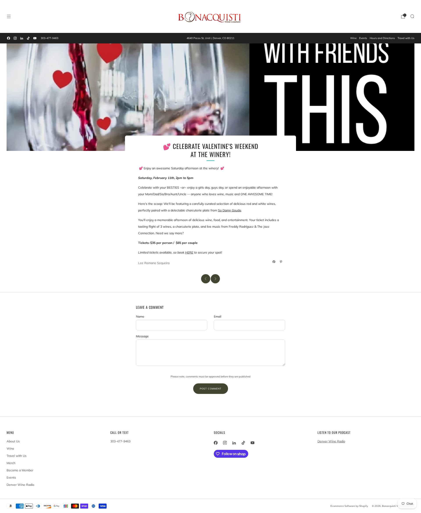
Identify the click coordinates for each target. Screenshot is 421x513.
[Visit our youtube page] (35, 38)
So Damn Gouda (229, 210)
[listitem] (210, 38)
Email (217, 316)
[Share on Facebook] (274, 262)
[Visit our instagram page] (15, 38)
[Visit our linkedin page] (21, 38)
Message (142, 336)
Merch (11, 463)
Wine (353, 38)
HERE (189, 252)
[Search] (412, 16)
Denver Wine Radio (20, 485)
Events (363, 38)
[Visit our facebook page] (8, 38)
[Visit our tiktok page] (28, 38)
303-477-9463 (49, 38)
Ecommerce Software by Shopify (349, 506)
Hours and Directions (382, 38)
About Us (13, 441)
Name (140, 316)
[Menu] (9, 16)
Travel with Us (406, 38)
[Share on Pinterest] (281, 262)
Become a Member (20, 470)
